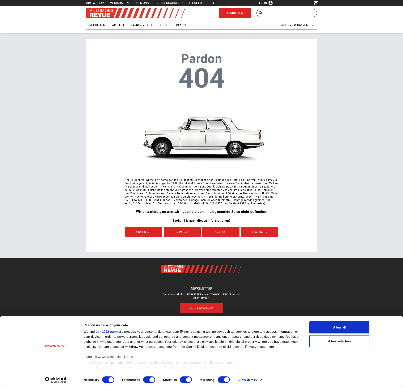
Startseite (259, 231)
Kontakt (221, 231)
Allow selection (339, 341)
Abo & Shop (95, 3)
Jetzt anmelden (201, 308)
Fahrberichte (142, 25)
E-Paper (195, 3)
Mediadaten (119, 3)
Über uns (142, 3)
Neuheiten (97, 25)
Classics (183, 25)
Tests (164, 25)
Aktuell (118, 25)
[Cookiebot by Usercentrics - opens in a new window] (55, 380)
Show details (247, 380)
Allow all (339, 327)
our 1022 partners (109, 331)
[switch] (149, 379)
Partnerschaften (169, 3)
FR (215, 3)
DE (210, 3)
